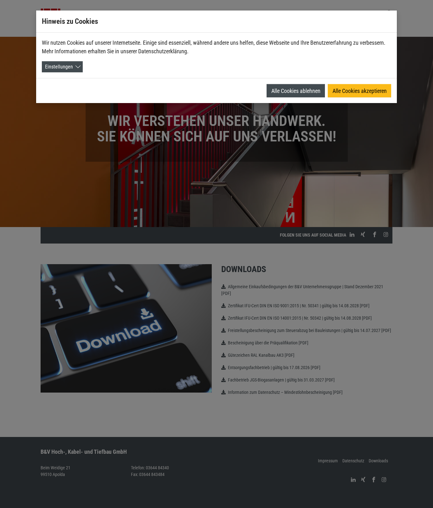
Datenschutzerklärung (162, 51)
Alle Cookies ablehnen (295, 91)
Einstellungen (59, 67)
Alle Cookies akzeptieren (360, 91)
